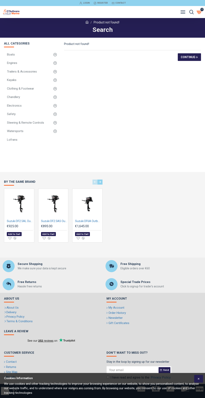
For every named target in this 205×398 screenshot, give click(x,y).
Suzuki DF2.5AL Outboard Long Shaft (20, 221)
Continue (188, 57)
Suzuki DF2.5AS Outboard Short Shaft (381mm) (54, 221)
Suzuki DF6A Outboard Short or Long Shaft (88, 221)
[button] (94, 182)
